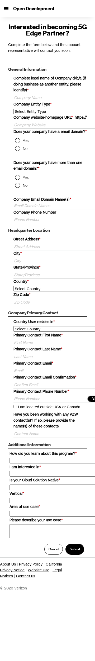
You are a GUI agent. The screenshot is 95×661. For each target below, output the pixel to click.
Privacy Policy (30, 564)
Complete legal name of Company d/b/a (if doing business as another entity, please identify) (49, 84)
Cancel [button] (54, 549)
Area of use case (25, 506)
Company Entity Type (32, 104)
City (17, 253)
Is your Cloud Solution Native (35, 480)
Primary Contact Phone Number (41, 391)
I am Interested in (25, 467)
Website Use (38, 570)
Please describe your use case (36, 520)
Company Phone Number (34, 212)
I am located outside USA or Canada (49, 407)
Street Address (27, 239)
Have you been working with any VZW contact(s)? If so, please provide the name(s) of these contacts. (45, 420)
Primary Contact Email (33, 363)
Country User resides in (34, 321)
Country (21, 281)
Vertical (17, 493)
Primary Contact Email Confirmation (45, 377)
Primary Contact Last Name (38, 349)
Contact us (25, 576)
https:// (81, 117)
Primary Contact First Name (38, 335)
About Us (8, 564)
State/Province (27, 267)
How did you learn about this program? (43, 453)
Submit (75, 549)
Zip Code (22, 294)
